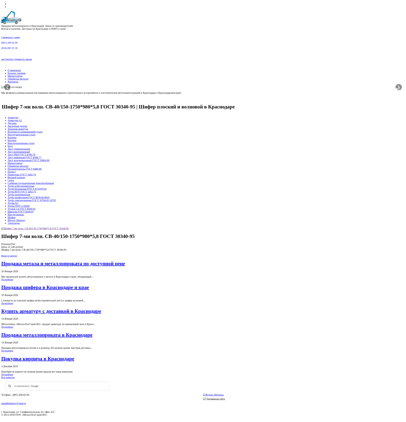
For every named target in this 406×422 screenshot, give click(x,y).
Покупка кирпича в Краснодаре (37, 358)
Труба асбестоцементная (21, 186)
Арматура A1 (15, 120)
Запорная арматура (18, 129)
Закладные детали (17, 126)
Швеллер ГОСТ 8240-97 (21, 211)
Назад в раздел (9, 255)
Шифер (12, 217)
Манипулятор (15, 76)
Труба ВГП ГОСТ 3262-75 (22, 191)
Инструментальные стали (21, 134)
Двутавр (12, 123)
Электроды (14, 223)
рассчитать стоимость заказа (16, 59)
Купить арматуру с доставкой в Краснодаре (51, 311)
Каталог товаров (17, 73)
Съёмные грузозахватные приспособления (31, 183)
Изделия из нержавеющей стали (25, 131)
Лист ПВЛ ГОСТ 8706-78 (21, 154)
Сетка (11, 180)
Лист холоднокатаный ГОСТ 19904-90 (28, 160)
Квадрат (12, 140)
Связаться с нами (10, 37)
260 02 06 (9, 42)
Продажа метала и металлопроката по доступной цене (63, 263)
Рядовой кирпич (16, 177)
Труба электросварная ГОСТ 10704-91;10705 (32, 200)
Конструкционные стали (21, 143)
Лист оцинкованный (19, 151)
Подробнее (7, 279)
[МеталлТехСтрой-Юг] (11, 23)
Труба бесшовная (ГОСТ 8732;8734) (27, 189)
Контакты (13, 81)
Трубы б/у (13, 203)
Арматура (13, 117)
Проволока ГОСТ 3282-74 (22, 174)
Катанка (12, 137)
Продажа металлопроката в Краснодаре (46, 335)
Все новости (8, 377)
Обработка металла (18, 79)
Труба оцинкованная (19, 194)
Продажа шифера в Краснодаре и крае (45, 287)
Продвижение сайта (216, 399)
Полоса (12, 171)
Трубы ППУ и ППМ (18, 206)
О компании (14, 70)
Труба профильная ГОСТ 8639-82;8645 (29, 197)
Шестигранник (16, 214)
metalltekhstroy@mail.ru (13, 403)
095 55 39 (9, 48)
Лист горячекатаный (19, 149)
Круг (10, 146)
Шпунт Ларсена (16, 220)
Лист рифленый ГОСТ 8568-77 (24, 157)
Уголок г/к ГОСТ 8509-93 (21, 209)
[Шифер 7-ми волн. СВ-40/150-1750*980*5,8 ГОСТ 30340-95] (35, 228)
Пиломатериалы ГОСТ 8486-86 (25, 169)
